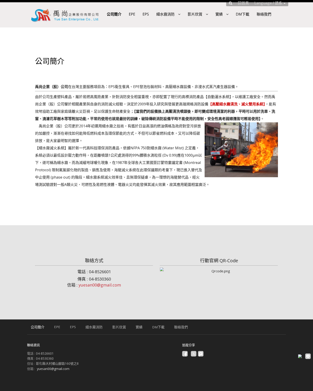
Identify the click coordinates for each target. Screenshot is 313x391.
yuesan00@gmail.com (100, 285)
